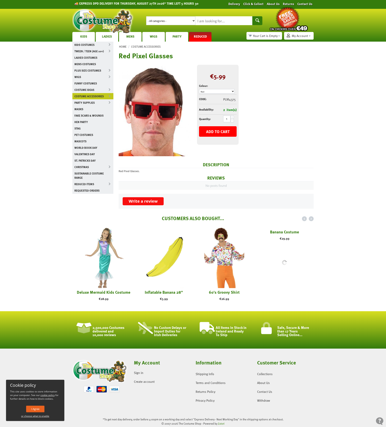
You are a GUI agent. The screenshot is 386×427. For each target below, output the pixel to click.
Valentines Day (84, 154)
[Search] (257, 20)
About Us (263, 382)
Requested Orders (87, 190)
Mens (130, 36)
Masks (78, 109)
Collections (265, 374)
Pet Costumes (83, 135)
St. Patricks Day (85, 160)
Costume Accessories (89, 96)
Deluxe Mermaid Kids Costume (102, 292)
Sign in (138, 372)
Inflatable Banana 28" (163, 292)
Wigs (153, 36)
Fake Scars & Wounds (89, 115)
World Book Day (85, 148)
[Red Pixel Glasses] (155, 111)
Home (122, 46)
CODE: (202, 99)
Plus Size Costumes (87, 70)
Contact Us (264, 391)
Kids (83, 36)
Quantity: (205, 119)
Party (177, 36)
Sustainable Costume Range (89, 175)
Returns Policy (205, 391)
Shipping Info (205, 374)
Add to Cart (218, 131)
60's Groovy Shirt (223, 292)
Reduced (200, 36)
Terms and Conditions (211, 382)
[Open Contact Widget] (380, 421)
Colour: (203, 86)
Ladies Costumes (85, 57)
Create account (144, 381)
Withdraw (263, 400)
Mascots (80, 141)
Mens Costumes (85, 64)
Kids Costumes (84, 45)
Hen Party (81, 122)
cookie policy (47, 395)
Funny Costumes (85, 83)
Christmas (81, 167)
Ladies (107, 36)
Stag (77, 128)
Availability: (206, 109)
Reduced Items (84, 184)
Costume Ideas (84, 90)
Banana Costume (283, 292)
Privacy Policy (205, 400)
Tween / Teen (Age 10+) (89, 51)
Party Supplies (84, 103)
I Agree (35, 409)
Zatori (221, 424)
